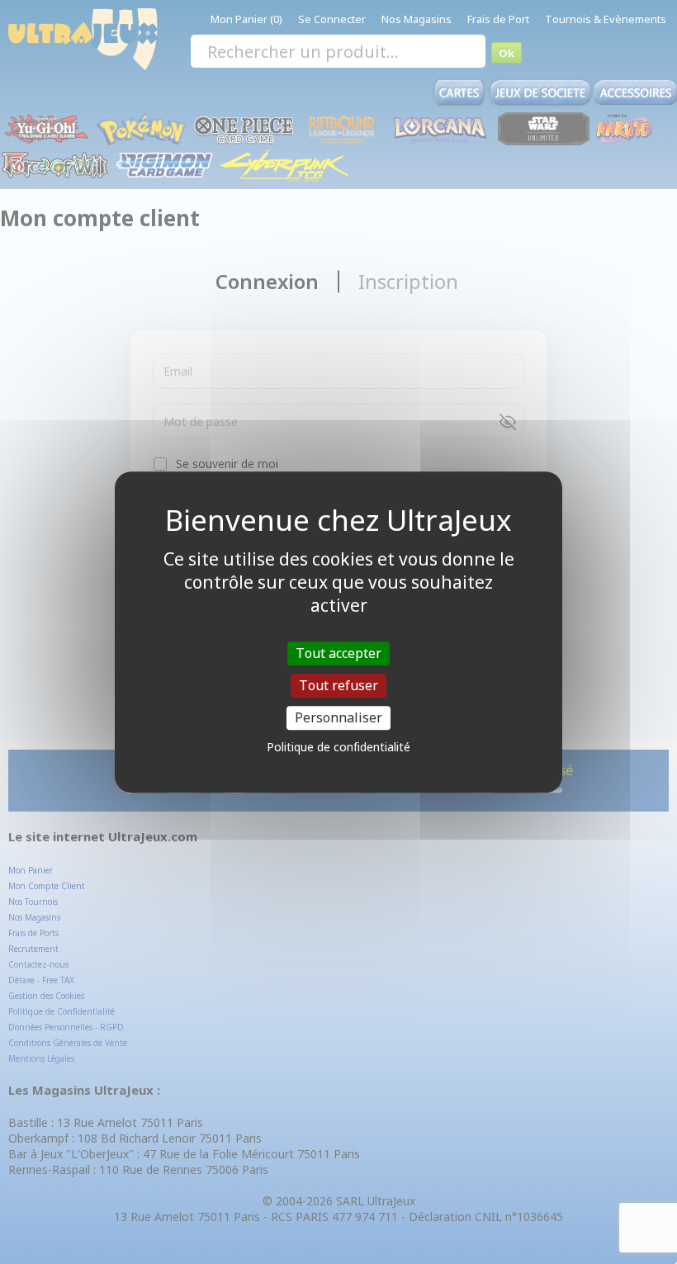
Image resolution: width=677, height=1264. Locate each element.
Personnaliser (338, 717)
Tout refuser (338, 685)
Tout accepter (338, 653)
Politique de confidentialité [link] (338, 747)
